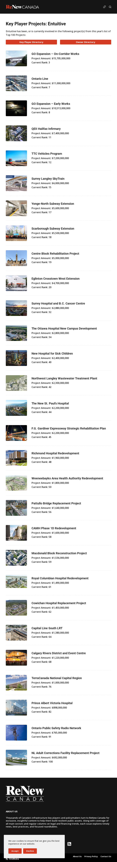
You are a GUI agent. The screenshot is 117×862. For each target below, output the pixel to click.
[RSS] (69, 844)
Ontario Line (40, 79)
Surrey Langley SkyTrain (48, 178)
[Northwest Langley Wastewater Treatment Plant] (16, 383)
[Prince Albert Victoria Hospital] (16, 708)
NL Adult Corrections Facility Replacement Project (65, 753)
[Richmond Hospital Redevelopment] (16, 458)
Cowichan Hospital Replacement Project (59, 603)
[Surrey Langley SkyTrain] (16, 183)
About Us (77, 856)
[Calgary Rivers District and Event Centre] (16, 658)
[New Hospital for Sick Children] (16, 358)
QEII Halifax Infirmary (46, 129)
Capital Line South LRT (47, 628)
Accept (15, 851)
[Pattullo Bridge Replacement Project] (16, 508)
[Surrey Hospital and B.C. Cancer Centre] (16, 308)
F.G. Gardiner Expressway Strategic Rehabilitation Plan (69, 428)
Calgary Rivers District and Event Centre (59, 653)
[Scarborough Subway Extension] (16, 233)
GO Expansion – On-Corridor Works (55, 54)
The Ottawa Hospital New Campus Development (64, 328)
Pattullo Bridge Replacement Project (56, 503)
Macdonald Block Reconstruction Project (59, 553)
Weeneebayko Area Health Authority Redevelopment (67, 478)
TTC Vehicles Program (47, 153)
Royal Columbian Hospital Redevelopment (60, 578)
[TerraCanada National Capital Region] (16, 683)
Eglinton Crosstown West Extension (56, 278)
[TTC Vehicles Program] (16, 158)
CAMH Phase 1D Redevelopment (54, 528)
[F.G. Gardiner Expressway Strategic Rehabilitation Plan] (16, 433)
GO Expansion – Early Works (51, 104)
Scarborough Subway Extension (53, 228)
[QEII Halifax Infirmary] (16, 133)
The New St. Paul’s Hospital (50, 403)
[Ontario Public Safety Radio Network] (16, 733)
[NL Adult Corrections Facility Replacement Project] (16, 758)
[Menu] (104, 6)
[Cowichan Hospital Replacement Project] (16, 608)
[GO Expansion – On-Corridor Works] (16, 58)
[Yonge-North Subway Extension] (16, 208)
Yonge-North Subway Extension (53, 203)
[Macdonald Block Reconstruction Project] (16, 558)
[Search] (110, 7)
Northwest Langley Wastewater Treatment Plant (64, 378)
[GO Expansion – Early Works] (16, 108)
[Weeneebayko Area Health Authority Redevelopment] (16, 483)
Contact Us (106, 856)
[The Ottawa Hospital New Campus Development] (16, 333)
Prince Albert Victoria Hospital (52, 703)
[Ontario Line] (16, 83)
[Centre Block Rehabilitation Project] (16, 258)
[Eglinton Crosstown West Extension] (16, 283)
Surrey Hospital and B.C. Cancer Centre (58, 303)
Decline (30, 851)
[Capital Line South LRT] (16, 633)
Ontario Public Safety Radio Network (56, 728)
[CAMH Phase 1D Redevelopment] (16, 533)
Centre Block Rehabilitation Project (55, 253)
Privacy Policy (91, 856)
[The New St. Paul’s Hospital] (16, 408)
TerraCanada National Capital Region (57, 678)
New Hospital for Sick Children (52, 353)
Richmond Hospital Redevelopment (55, 453)
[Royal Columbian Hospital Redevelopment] (16, 583)
